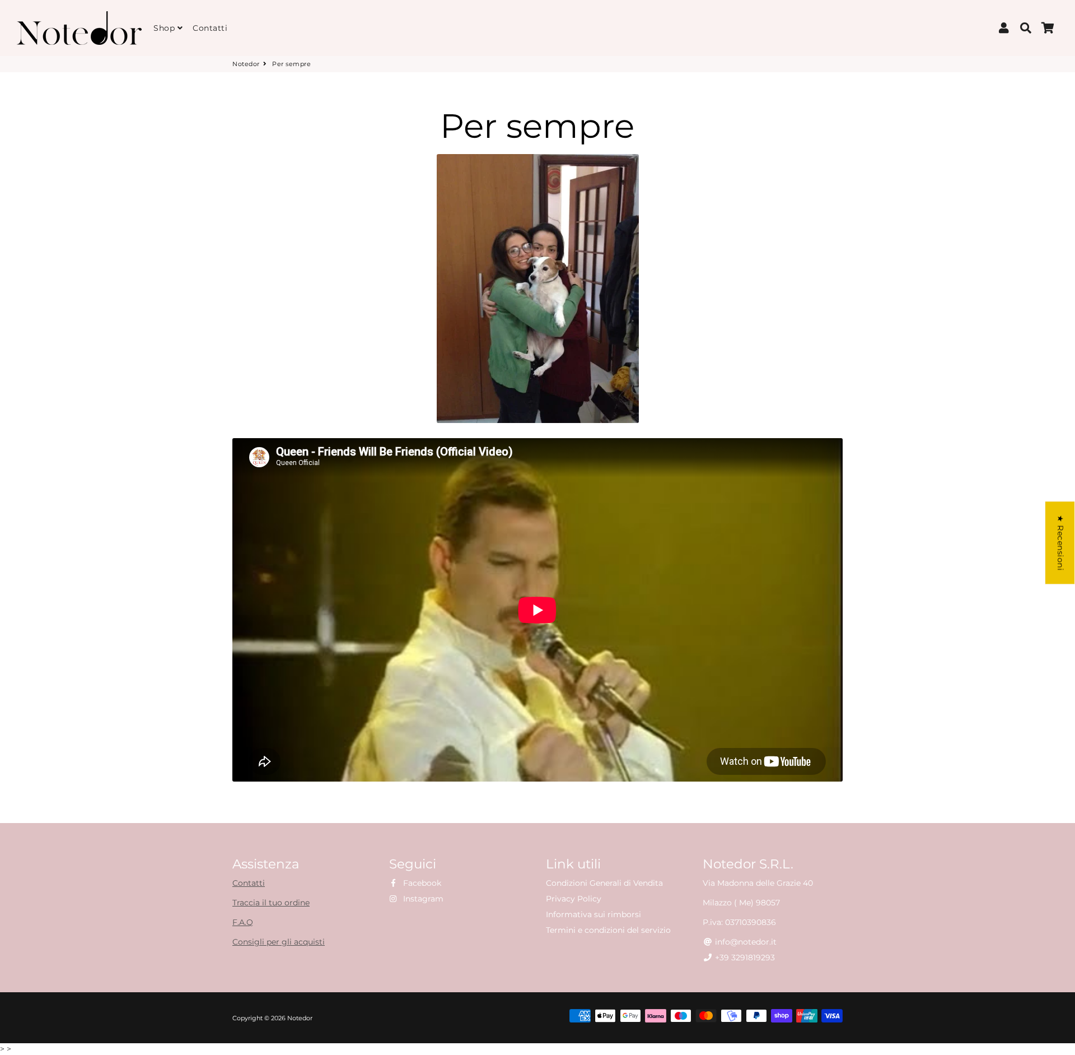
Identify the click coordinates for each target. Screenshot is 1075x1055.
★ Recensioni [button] (1060, 542)
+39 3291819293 (744, 957)
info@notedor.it (745, 942)
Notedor (246, 64)
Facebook (421, 883)
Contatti (210, 28)
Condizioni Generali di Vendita (604, 883)
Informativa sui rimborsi (593, 914)
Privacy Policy (573, 899)
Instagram (422, 899)
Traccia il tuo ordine (271, 903)
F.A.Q (242, 922)
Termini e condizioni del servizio (608, 930)
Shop (165, 28)
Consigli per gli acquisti (278, 942)
